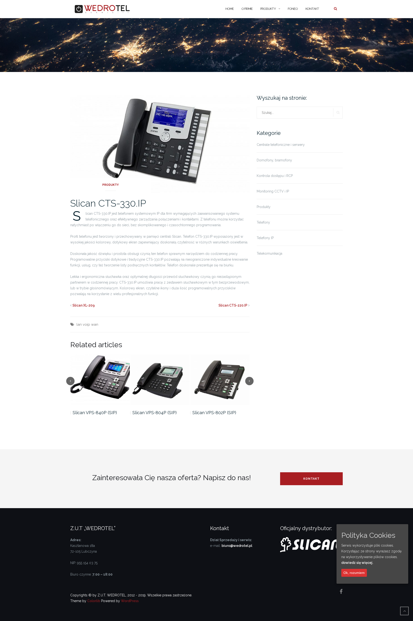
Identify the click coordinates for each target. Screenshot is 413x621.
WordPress (130, 601)
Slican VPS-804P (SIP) (94, 412)
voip (86, 324)
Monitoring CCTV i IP (273, 191)
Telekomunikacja (269, 253)
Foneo (293, 9)
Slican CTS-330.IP (108, 203)
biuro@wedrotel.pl (237, 546)
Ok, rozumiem (354, 573)
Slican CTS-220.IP (232, 305)
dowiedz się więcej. (357, 563)
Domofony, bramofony (274, 160)
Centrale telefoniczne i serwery (281, 145)
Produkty (268, 9)
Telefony (263, 222)
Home (229, 9)
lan (79, 324)
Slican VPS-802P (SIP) (154, 412)
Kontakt (312, 9)
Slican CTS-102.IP (209, 412)
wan (94, 324)
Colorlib (93, 601)
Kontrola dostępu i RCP (275, 176)
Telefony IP (265, 238)
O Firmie (247, 9)
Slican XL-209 (83, 305)
